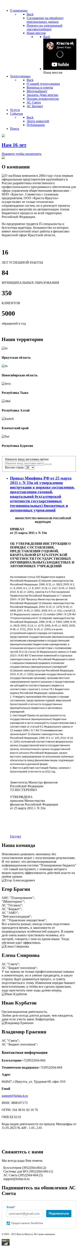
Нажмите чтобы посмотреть (21, 154)
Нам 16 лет (14, 145)
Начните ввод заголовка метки (27, 459)
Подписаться (59, 1213)
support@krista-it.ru (15, 1095)
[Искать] (46, 464)
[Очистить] (50, 464)
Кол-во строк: (15, 467)
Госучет (15, 836)
